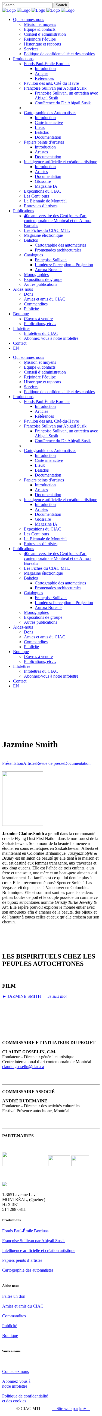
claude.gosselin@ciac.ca (23, 1066)
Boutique (10, 1335)
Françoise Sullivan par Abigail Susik (33, 1240)
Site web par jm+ (71, 1408)
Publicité (9, 1325)
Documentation (77, 763)
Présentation (12, 763)
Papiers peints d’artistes (22, 1260)
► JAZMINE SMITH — (34, 996)
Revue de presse (50, 763)
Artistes (29, 763)
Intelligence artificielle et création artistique (38, 1250)
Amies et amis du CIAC (23, 1306)
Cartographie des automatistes (27, 1270)
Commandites (14, 1316)
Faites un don (13, 1296)
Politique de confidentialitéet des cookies (25, 1398)
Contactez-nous (15, 1371)
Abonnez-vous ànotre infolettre (16, 1383)
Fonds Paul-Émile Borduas (25, 1231)
